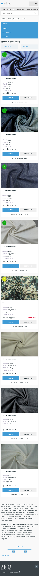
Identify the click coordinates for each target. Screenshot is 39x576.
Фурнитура (20, 9)
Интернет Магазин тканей (10, 572)
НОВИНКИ (5, 24)
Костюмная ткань (9, 78)
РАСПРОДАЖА (6, 32)
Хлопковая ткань (9, 247)
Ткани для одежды (8, 9)
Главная (3, 19)
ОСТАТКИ (5, 36)
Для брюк (19, 546)
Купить (10, 97)
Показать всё (5, 555)
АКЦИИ (4, 28)
